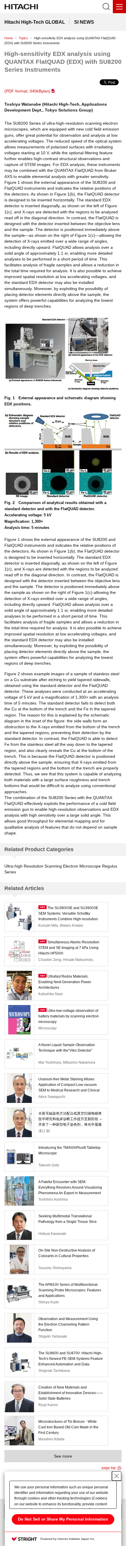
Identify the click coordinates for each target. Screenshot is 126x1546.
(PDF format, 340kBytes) (27, 91)
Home (8, 38)
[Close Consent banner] (116, 1476)
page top (109, 1468)
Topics (23, 38)
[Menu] (119, 6)
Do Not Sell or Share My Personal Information (63, 1519)
